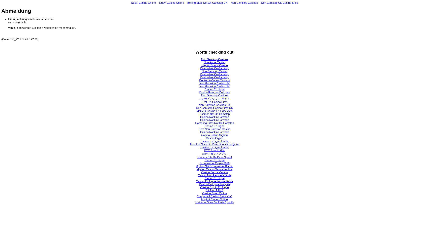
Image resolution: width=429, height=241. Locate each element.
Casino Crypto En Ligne (214, 187)
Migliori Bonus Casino (214, 65)
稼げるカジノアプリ (214, 153)
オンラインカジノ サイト (214, 98)
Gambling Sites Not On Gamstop (214, 123)
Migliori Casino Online (214, 199)
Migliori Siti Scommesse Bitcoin (214, 166)
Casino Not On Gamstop (214, 68)
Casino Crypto (214, 138)
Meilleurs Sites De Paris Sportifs (214, 202)
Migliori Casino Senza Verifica (214, 169)
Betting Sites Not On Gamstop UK (207, 2)
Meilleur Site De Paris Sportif (214, 157)
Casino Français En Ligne (214, 92)
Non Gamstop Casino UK (214, 83)
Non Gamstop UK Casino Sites (279, 2)
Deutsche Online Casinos (214, 80)
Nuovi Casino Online (143, 2)
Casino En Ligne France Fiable (214, 181)
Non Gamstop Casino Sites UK (214, 108)
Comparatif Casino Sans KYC (214, 196)
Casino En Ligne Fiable (214, 141)
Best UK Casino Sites (214, 102)
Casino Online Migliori (214, 135)
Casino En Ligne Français (214, 184)
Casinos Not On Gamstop (214, 114)
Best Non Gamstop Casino (214, 129)
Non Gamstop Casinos (244, 2)
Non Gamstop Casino (214, 71)
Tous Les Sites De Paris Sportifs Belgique (214, 144)
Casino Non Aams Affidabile (214, 175)
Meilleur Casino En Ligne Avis (214, 111)
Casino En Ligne (215, 89)
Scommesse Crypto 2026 (215, 163)
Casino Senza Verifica (214, 172)
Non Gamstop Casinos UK (214, 105)
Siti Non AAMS (214, 190)
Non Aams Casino (214, 62)
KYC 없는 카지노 (214, 150)
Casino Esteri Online (214, 193)
